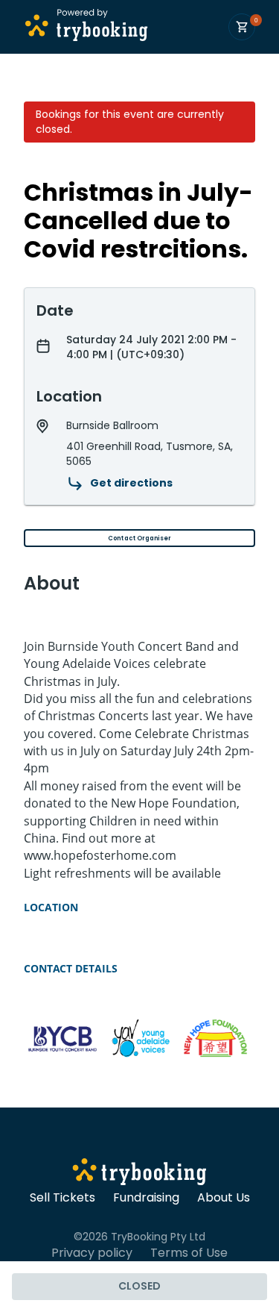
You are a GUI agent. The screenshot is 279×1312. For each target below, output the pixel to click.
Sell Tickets (62, 1198)
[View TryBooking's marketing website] (139, 1174)
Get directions (131, 482)
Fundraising (146, 1198)
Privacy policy (91, 1253)
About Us (223, 1198)
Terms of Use (189, 1253)
